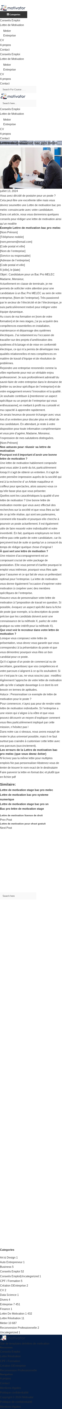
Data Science (8, 1294)
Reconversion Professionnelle (18, 1327)
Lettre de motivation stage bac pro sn (24, 804)
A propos (5, 45)
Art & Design (8, 1257)
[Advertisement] (31, 861)
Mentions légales (10, 1387)
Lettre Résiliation (10, 1318)
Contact (4, 49)
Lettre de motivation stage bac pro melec (26, 790)
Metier (7, 30)
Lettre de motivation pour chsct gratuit (23, 823)
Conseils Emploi (10, 20)
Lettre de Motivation (12, 25)
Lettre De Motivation (12, 1313)
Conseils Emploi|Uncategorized (19, 1276)
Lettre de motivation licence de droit (21, 815)
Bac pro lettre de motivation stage (22, 808)
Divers (4, 1299)
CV (2, 40)
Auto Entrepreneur (11, 1262)
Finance (5, 1309)
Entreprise (9, 35)
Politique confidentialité (14, 1392)
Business (5, 1266)
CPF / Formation (10, 1280)
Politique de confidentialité (16, 1401)
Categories (14, 14)
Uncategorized (9, 1332)
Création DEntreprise (13, 1285)
